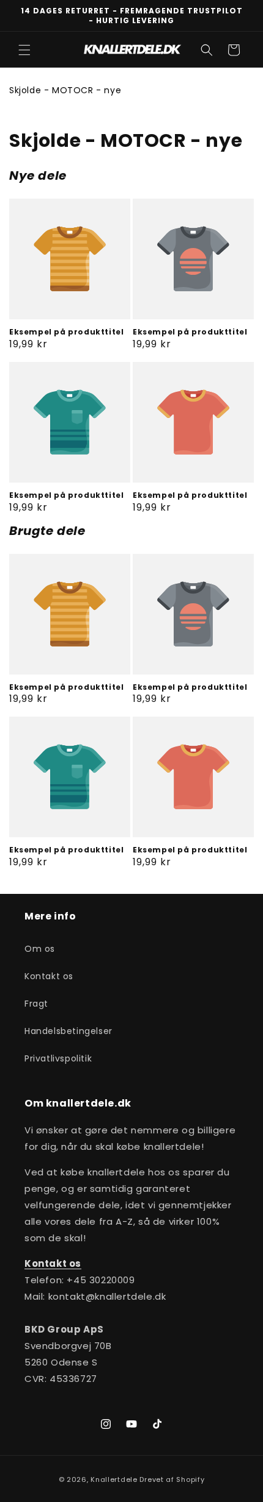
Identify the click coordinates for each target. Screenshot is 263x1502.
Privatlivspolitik (58, 1058)
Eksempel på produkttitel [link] (66, 332)
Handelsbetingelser (68, 1031)
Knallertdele (114, 1479)
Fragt (36, 1003)
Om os (39, 949)
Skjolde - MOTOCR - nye (65, 90)
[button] (24, 50)
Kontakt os (48, 976)
